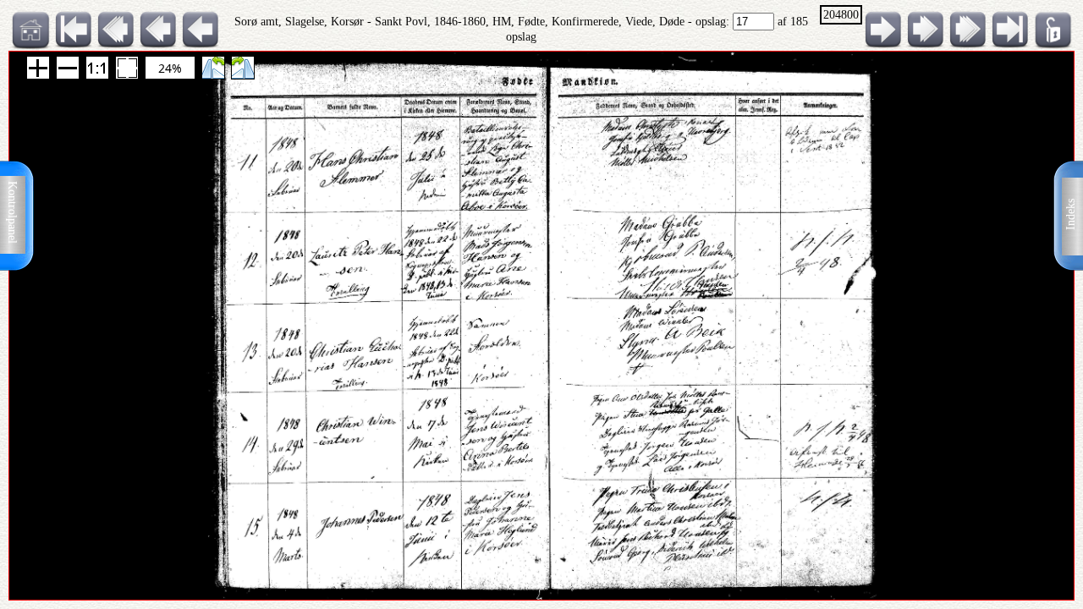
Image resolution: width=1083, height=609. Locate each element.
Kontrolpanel (12, 212)
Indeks (1070, 214)
